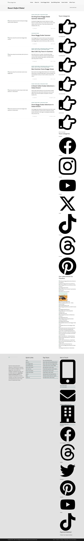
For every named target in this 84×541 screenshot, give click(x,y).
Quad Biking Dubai (29, 365)
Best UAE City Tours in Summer (42, 51)
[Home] (68, 7)
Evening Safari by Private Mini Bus (49, 374)
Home (27, 360)
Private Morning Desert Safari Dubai (50, 368)
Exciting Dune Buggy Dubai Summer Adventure (41, 17)
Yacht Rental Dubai (45, 49)
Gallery (27, 374)
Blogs (27, 375)
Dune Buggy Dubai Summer (41, 35)
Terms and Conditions (72, 539)
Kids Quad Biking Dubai (47, 360)
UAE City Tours (38, 49)
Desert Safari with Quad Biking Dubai (50, 362)
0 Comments (34, 28)
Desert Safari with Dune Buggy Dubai (50, 363)
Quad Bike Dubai (34, 539)
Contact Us (28, 377)
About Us (27, 362)
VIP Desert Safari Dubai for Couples (49, 375)
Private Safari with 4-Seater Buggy (49, 365)
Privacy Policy (66, 539)
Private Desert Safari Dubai (48, 372)
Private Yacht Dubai (29, 372)
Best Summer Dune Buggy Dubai (43, 69)
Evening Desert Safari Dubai (48, 370)
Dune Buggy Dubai (44, 14)
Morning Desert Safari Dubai (48, 367)
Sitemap (61, 539)
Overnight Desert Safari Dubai (48, 377)
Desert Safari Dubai (73, 7)
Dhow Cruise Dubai (29, 370)
